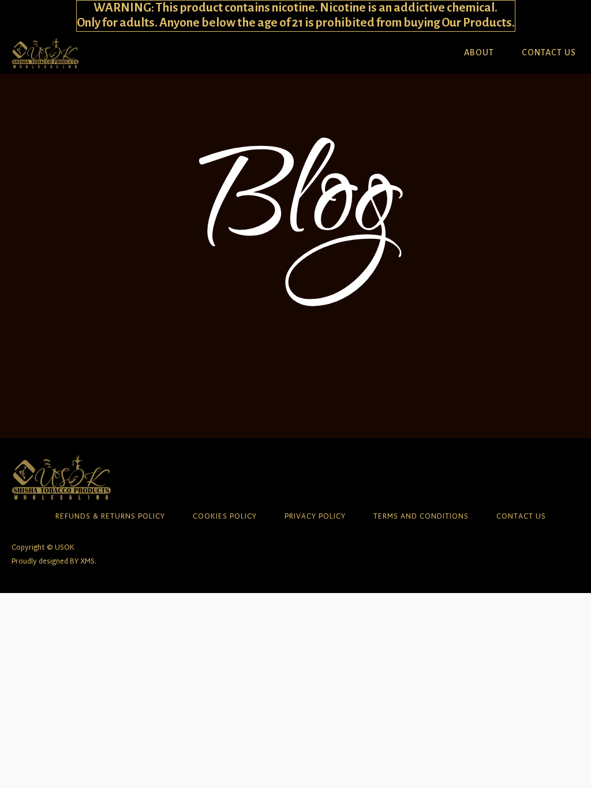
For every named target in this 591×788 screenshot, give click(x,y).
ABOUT (479, 52)
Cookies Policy (225, 517)
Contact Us (549, 52)
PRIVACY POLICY (315, 517)
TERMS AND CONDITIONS (421, 517)
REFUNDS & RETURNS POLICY (110, 517)
